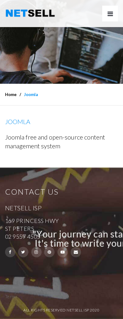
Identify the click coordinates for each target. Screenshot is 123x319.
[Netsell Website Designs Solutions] (30, 13)
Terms (11, 296)
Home (11, 94)
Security (13, 288)
